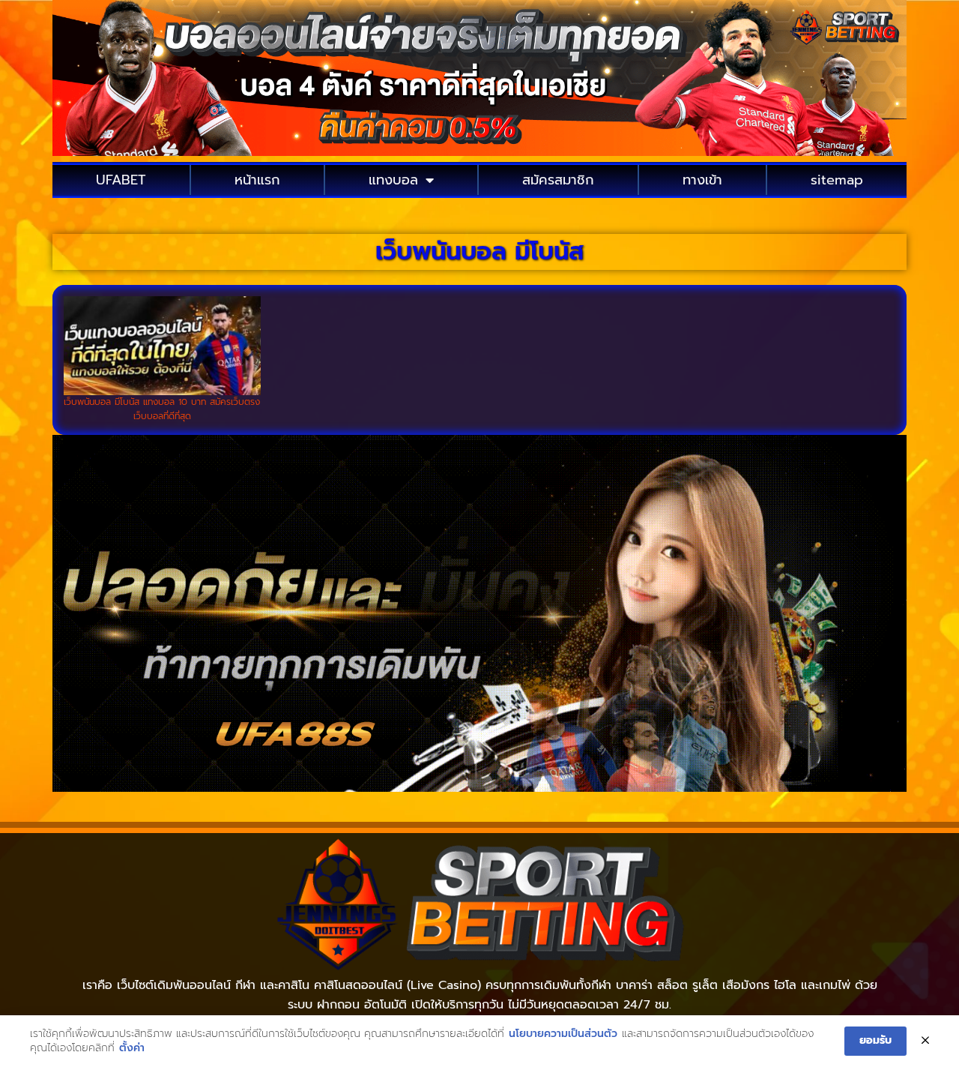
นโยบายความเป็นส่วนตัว (563, 1034)
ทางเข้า (702, 179)
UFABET (121, 179)
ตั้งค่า (132, 1048)
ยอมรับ (875, 1040)
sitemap (837, 179)
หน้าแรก (257, 179)
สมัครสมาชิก (558, 179)
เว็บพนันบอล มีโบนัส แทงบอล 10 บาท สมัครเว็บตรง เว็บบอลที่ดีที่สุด (162, 409)
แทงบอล (393, 179)
